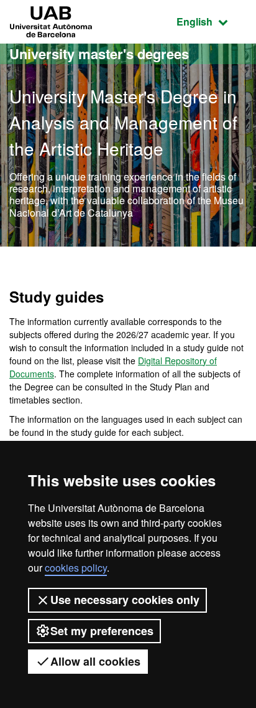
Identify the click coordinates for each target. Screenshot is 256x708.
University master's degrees (99, 54)
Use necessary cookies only (124, 600)
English (211, 21)
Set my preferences (101, 631)
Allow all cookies (95, 661)
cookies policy (76, 567)
